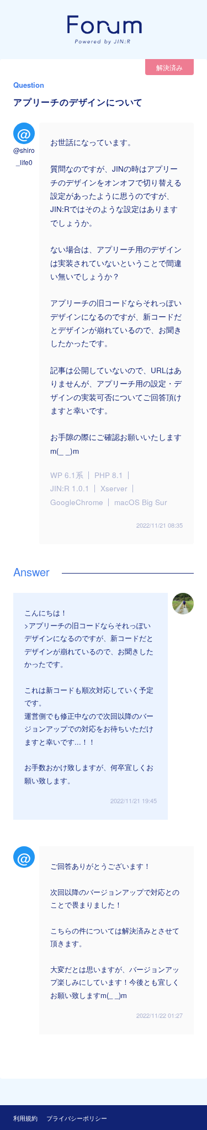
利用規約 (25, 1117)
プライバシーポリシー (76, 1117)
